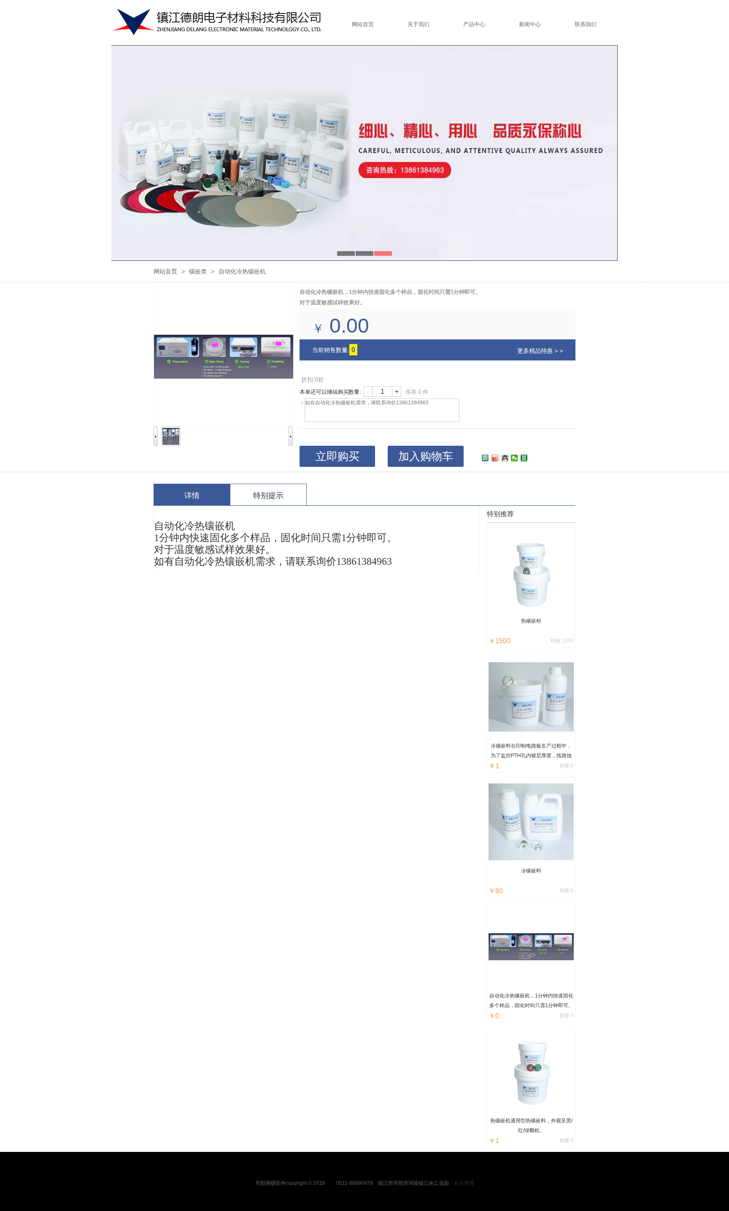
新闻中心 (530, 24)
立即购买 (337, 456)
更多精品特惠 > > (540, 350)
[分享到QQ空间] (485, 458)
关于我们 (418, 24)
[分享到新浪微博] (495, 458)
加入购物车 (425, 456)
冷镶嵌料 (531, 871)
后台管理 (464, 1183)
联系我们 (586, 24)
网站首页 (363, 24)
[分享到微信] (514, 458)
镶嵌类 (198, 271)
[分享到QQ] (504, 458)
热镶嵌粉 (531, 621)
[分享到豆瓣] (524, 458)
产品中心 (474, 24)
